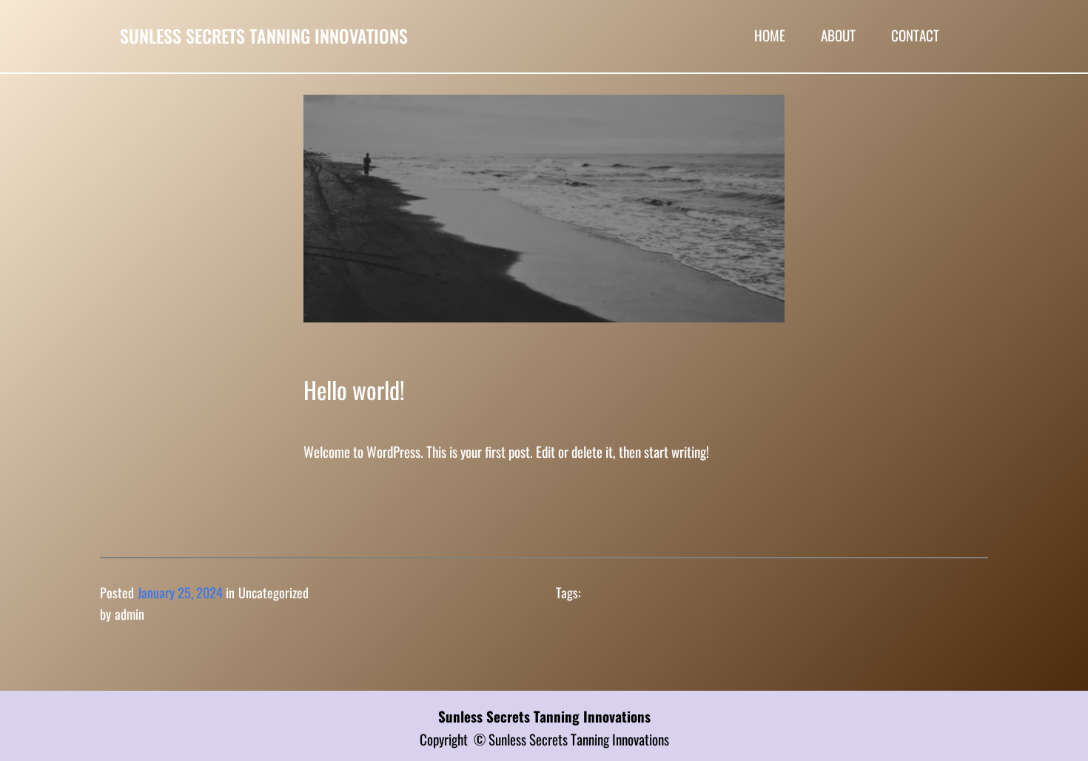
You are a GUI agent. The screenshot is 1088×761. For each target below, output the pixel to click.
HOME (769, 34)
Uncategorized (273, 592)
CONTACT (915, 34)
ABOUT (838, 34)
